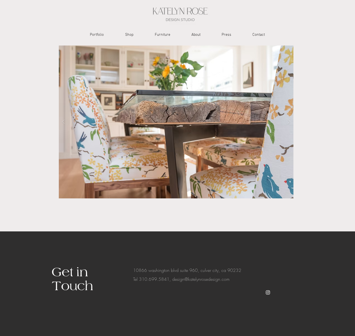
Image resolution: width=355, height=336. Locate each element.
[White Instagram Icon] (268, 292)
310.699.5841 (154, 279)
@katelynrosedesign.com (207, 279)
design (178, 279)
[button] (176, 122)
